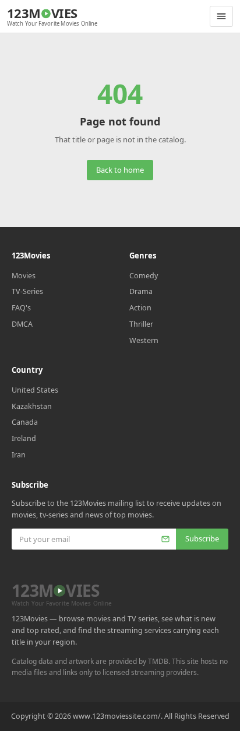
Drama (141, 291)
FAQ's (21, 308)
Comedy (143, 276)
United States (35, 390)
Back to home (120, 170)
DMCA (22, 324)
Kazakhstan (32, 406)
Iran (19, 455)
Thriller (141, 324)
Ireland (24, 438)
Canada (25, 422)
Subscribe (202, 538)
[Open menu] (221, 16)
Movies (24, 276)
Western (143, 340)
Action (140, 308)
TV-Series (27, 291)
